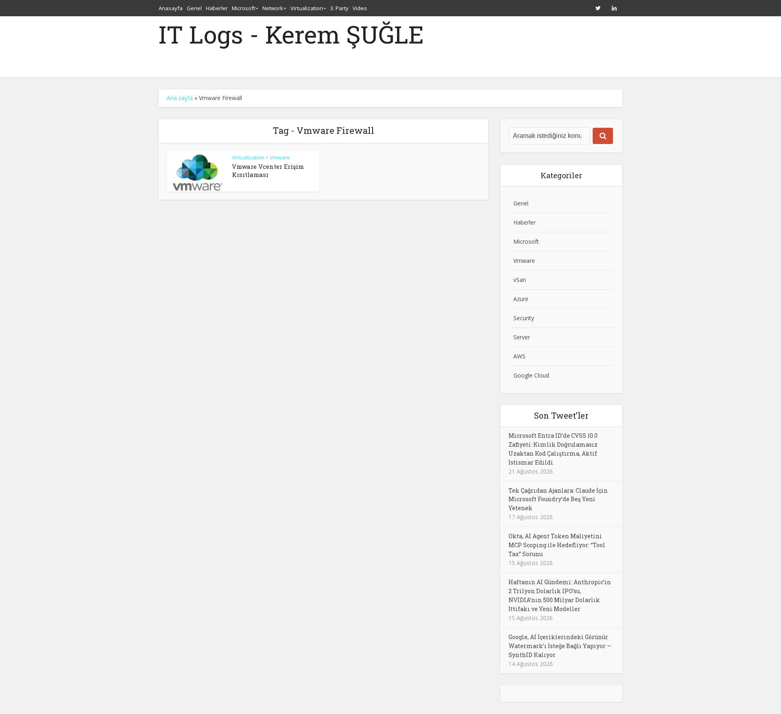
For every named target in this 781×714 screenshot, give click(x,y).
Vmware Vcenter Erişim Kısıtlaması (268, 170)
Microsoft (243, 8)
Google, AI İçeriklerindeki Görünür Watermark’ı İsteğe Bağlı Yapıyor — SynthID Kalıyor (559, 646)
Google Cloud (531, 375)
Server (521, 337)
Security (523, 318)
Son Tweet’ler (561, 415)
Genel (194, 8)
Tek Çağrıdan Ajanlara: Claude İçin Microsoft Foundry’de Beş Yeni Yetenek (558, 499)
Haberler (217, 8)
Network (272, 8)
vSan (519, 280)
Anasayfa (171, 8)
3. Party (339, 8)
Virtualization (306, 8)
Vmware (280, 157)
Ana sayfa (180, 98)
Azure (520, 299)
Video (360, 8)
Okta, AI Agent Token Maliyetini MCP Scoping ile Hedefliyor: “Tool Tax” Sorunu (556, 545)
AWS (519, 356)
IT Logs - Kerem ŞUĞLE (291, 34)
